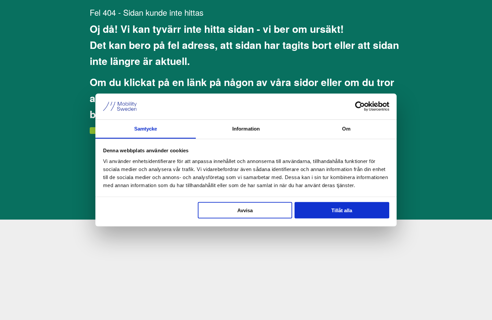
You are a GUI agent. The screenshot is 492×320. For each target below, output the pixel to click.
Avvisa (245, 210)
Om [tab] (346, 128)
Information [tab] (246, 128)
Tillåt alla (341, 210)
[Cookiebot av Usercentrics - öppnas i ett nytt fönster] (360, 106)
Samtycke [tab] (145, 128)
